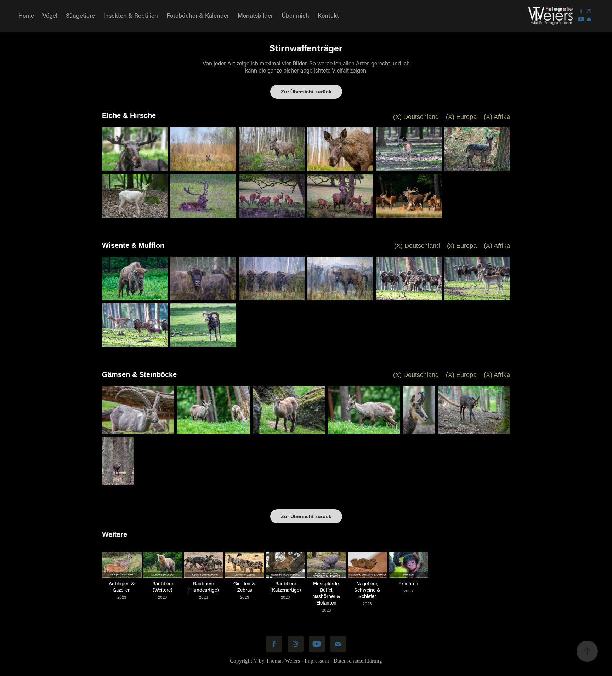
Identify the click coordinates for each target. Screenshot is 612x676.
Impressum (317, 661)
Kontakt (328, 15)
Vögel (49, 15)
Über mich (295, 15)
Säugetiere (80, 15)
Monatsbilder (255, 15)
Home (26, 15)
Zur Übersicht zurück (306, 91)
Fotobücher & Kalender (197, 15)
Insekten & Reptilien (130, 15)
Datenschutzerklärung (358, 661)
